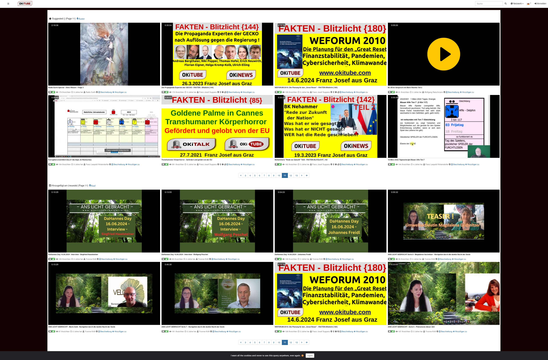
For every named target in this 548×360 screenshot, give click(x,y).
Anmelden (541, 3)
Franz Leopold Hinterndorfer (97, 164)
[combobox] (529, 4)
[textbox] (529, 4)
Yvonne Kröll (91, 259)
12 (291, 175)
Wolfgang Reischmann (434, 92)
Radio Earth (91, 92)
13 (296, 175)
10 (279, 175)
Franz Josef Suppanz (208, 92)
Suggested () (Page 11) (64, 18)
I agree (310, 355)
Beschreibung (106, 92)
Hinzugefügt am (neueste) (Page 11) (70, 185)
